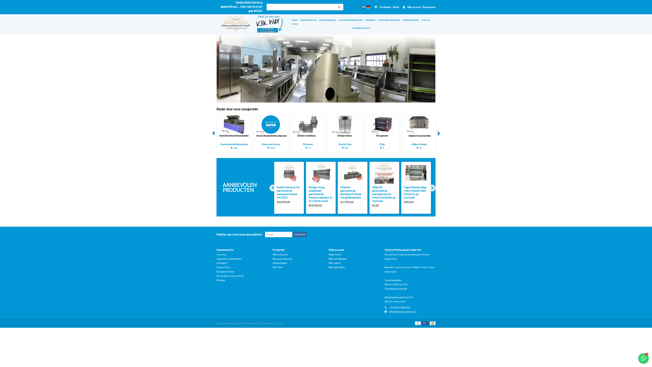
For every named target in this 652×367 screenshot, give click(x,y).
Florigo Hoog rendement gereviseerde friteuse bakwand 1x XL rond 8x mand (320, 194)
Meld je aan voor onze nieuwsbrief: (239, 234)
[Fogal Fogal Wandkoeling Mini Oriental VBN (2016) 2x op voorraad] (416, 173)
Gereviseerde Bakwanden (351, 20)
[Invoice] (417, 323)
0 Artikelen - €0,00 (389, 7)
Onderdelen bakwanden (389, 20)
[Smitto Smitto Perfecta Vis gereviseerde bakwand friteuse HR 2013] (289, 173)
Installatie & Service (361, 28)
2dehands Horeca (308, 20)
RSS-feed (278, 267)
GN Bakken (370, 20)
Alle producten (280, 254)
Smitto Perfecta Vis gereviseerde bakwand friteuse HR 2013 (288, 192)
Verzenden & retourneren (230, 275)
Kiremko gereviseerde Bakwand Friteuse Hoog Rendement (350, 192)
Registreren (335, 254)
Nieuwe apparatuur (327, 20)
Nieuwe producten (282, 258)
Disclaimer (221, 262)
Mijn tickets (335, 262)
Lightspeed (279, 323)
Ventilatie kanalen (411, 20)
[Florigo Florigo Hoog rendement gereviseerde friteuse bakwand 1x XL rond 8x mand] (321, 173)
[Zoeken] (338, 7)
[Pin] (424, 323)
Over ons (425, 20)
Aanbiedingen (280, 262)
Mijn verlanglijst (337, 267)
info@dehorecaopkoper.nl (402, 311)
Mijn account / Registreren (421, 7)
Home (295, 20)
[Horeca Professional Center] (233, 24)
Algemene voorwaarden (229, 258)
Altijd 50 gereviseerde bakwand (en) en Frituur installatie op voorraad (384, 194)
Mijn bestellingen (338, 258)
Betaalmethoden (225, 271)
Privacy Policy (223, 267)
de (368, 7)
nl (364, 7)
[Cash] (432, 323)
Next (438, 134)
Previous (213, 134)
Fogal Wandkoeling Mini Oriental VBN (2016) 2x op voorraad (415, 192)
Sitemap (220, 280)
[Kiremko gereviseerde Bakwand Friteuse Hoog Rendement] (352, 173)
